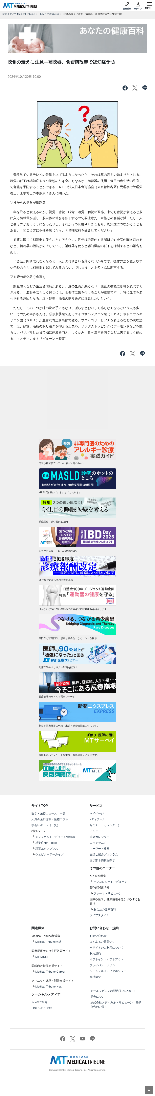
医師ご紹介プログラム (104, 854)
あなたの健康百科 (49, 14)
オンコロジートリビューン (110, 881)
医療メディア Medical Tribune (18, 14)
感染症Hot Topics (46, 842)
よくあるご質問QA (101, 941)
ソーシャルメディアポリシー (108, 971)
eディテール (97, 819)
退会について (98, 996)
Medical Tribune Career (50, 971)
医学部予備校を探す (102, 860)
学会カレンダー (99, 836)
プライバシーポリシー (104, 965)
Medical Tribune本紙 (48, 941)
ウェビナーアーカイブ (49, 854)
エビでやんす (98, 842)
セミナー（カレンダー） (105, 825)
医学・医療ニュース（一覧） (49, 813)
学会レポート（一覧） (45, 825)
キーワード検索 (99, 848)
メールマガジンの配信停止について (113, 990)
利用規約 (95, 953)
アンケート (97, 831)
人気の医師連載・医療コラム (49, 819)
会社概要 (95, 976)
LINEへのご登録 (41, 1008)
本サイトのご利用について (107, 947)
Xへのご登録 (39, 1002)
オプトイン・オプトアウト (107, 959)
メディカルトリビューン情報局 (55, 836)
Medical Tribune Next (48, 986)
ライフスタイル (99, 915)
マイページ (97, 813)
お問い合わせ (98, 935)
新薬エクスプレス (46, 848)
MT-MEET (41, 956)
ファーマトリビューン (107, 893)
